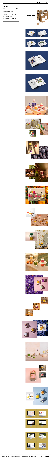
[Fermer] (50, 456)
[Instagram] (39, 2)
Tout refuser (42, 456)
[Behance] (37, 2)
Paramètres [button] (38, 456)
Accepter (47, 456)
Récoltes (17, 8)
